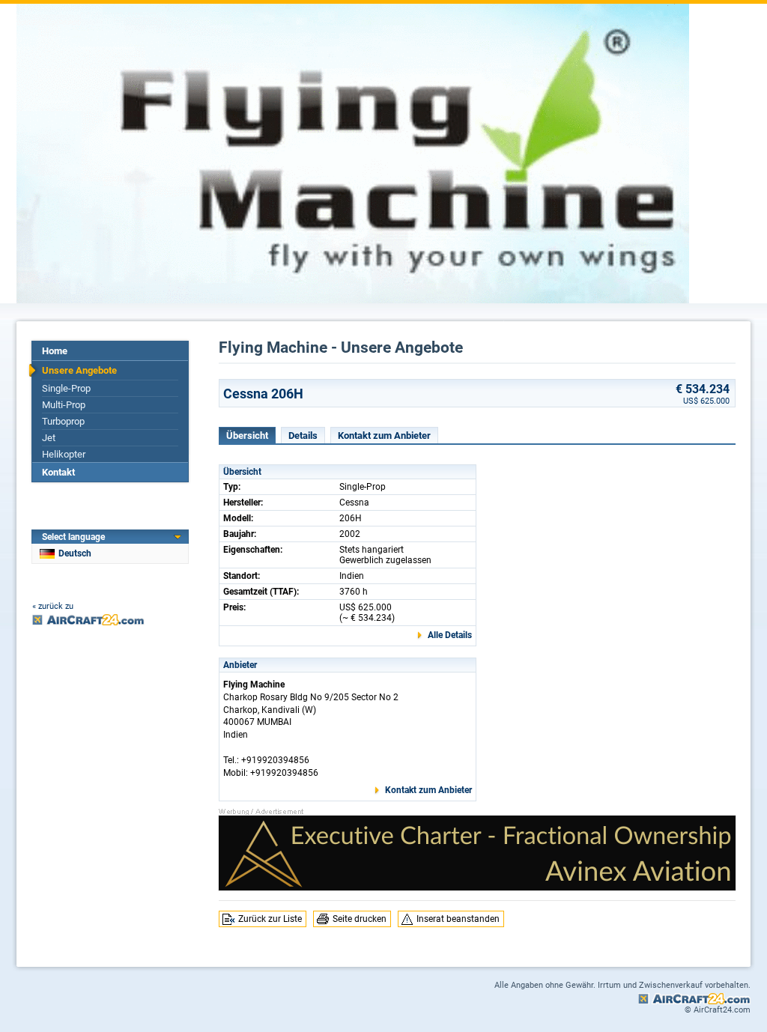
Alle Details (450, 635)
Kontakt (58, 472)
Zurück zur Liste (270, 919)
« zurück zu (52, 606)
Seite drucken (359, 919)
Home (54, 350)
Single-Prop (66, 388)
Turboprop (63, 421)
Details (303, 435)
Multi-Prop (63, 404)
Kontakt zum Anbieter (384, 435)
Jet (48, 437)
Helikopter (63, 454)
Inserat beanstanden (458, 919)
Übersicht (247, 435)
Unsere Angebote (79, 370)
